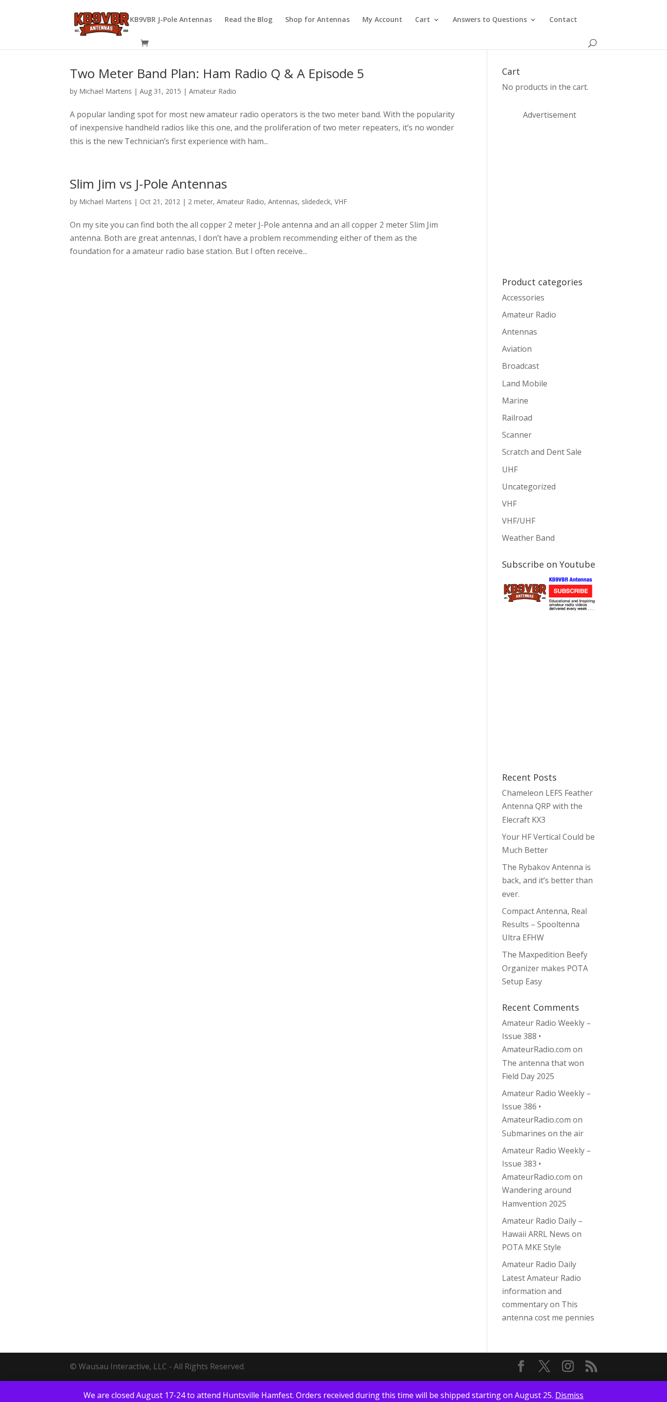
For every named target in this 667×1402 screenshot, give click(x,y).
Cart (422, 20)
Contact (563, 20)
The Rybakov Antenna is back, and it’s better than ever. (547, 880)
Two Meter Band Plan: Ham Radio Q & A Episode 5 (217, 73)
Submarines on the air (543, 1133)
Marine (515, 400)
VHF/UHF (518, 520)
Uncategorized (529, 486)
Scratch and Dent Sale (542, 451)
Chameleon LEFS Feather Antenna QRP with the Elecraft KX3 (547, 806)
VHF (340, 201)
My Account (382, 20)
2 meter (200, 201)
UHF (510, 469)
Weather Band (528, 537)
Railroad (517, 417)
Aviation (517, 348)
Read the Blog (248, 20)
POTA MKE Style (531, 1247)
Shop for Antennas (317, 20)
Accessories (523, 297)
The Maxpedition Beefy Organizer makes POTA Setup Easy (545, 967)
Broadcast (520, 366)
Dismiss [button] (569, 1395)
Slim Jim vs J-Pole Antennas (148, 183)
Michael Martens (105, 91)
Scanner (517, 434)
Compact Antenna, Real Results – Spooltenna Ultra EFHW (544, 924)
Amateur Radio (212, 91)
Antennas (283, 201)
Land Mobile (524, 383)
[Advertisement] (575, 197)
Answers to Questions (490, 20)
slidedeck (316, 201)
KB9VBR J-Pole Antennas (171, 20)
